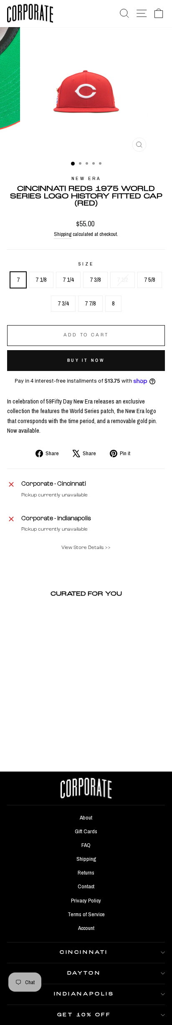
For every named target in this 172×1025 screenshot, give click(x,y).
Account (86, 928)
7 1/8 (41, 280)
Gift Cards (86, 831)
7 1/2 (122, 280)
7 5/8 (149, 280)
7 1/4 (68, 280)
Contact (86, 886)
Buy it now (86, 360)
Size (86, 264)
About (86, 817)
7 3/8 (95, 280)
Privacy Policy (86, 900)
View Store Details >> (86, 547)
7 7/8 (90, 303)
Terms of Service (86, 914)
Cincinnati (84, 952)
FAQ (86, 845)
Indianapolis (84, 994)
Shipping (62, 234)
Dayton (84, 973)
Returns (86, 872)
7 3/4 (63, 303)
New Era (86, 178)
